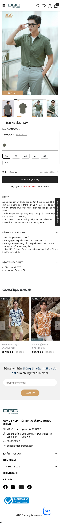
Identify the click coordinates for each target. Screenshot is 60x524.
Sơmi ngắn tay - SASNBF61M (41, 346)
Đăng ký (30, 392)
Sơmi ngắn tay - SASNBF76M (10, 346)
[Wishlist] (44, 5)
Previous (2, 325)
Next (57, 325)
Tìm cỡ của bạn (11, 172)
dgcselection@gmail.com (20, 445)
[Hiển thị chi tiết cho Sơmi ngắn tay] (14, 319)
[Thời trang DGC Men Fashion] (14, 5)
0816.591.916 (13, 441)
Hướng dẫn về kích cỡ (48, 172)
